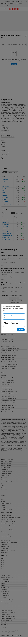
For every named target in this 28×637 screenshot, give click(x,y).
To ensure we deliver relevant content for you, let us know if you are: (13, 308)
